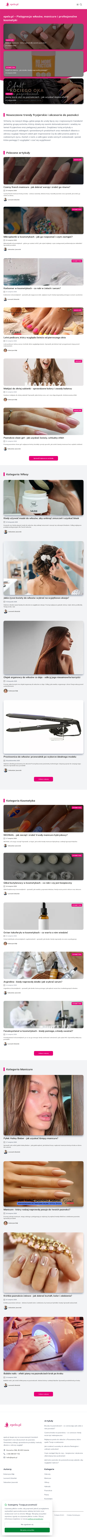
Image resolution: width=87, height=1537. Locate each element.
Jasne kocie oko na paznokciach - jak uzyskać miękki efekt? (36, 97)
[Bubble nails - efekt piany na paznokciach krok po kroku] (44, 1344)
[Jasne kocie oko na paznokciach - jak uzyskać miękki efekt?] (44, 91)
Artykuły (48, 1421)
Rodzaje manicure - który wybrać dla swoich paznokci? (25, 43)
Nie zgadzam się (27, 1524)
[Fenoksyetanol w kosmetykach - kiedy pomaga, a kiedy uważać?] (44, 1014)
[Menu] (78, 4)
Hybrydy (47, 1486)
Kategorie (49, 1469)
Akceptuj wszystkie (27, 1530)
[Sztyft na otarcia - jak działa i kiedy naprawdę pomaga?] (44, 64)
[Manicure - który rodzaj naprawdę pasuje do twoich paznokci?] (44, 1184)
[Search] (81, 5)
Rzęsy (46, 1495)
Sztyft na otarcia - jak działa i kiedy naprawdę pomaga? (26, 70)
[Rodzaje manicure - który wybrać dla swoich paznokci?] (44, 36)
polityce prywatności (35, 1519)
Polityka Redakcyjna (73, 1515)
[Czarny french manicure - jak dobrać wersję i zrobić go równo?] (44, 170)
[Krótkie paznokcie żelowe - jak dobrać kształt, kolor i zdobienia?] (44, 1262)
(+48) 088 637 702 (13, 1454)
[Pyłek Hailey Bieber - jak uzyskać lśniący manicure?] (44, 1105)
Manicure (47, 1478)
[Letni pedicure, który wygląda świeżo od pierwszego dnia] (44, 321)
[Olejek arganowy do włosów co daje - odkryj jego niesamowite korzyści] (44, 647)
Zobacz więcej (43, 779)
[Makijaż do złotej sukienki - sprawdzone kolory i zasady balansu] (44, 372)
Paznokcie (48, 1490)
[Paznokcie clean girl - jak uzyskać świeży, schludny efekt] (44, 421)
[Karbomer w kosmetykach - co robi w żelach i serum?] (44, 272)
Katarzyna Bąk (13, 691)
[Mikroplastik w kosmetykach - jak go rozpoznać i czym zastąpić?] (44, 220)
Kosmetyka (48, 1499)
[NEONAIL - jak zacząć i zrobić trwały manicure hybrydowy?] (44, 818)
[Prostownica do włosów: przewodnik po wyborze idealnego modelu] (44, 727)
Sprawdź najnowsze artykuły (43, 458)
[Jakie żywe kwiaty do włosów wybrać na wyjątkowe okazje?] (44, 568)
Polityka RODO (59, 1515)
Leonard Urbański (14, 611)
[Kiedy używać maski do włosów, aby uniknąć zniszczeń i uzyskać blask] (44, 497)
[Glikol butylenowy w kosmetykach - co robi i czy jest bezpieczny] (44, 866)
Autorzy (8, 1469)
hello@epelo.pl (11, 1457)
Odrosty (47, 1474)
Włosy (46, 1482)
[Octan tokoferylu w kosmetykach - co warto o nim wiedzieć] (44, 916)
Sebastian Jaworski (14, 532)
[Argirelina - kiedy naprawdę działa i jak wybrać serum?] (44, 965)
